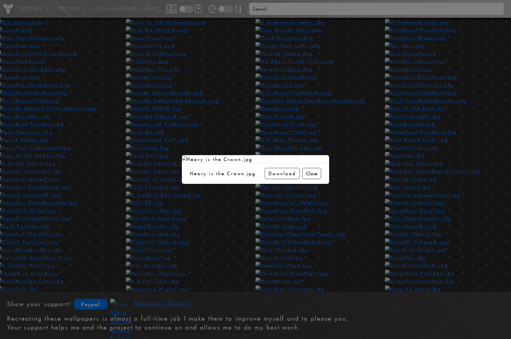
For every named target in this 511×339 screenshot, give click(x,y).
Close (311, 173)
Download (282, 173)
